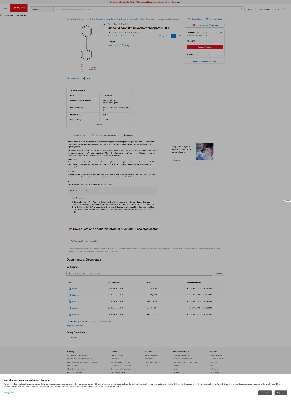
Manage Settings (10, 393)
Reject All (281, 393)
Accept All (265, 393)
